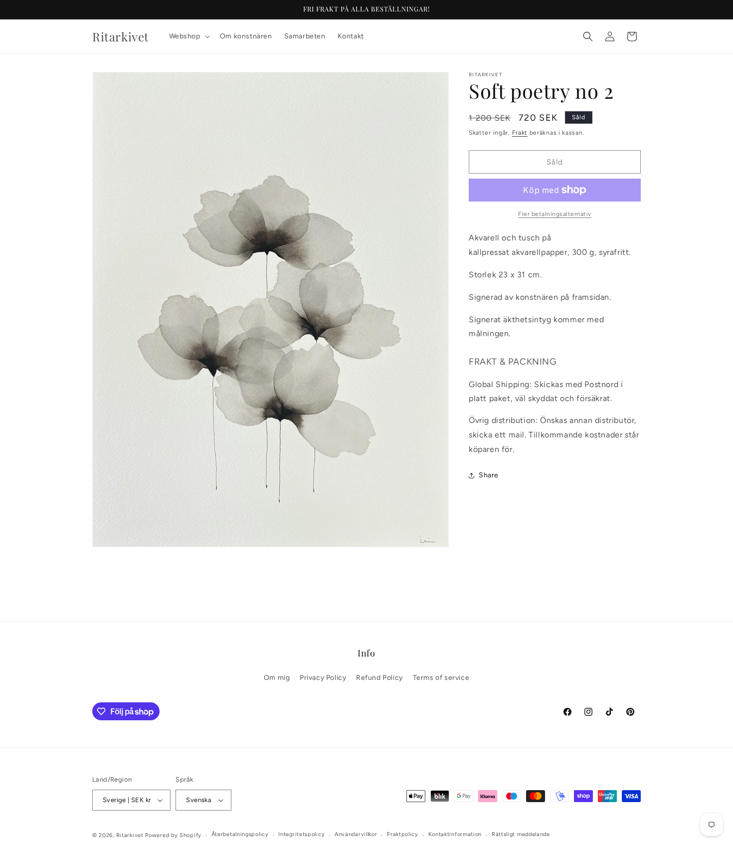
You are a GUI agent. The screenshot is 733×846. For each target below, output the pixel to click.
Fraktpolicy (402, 834)
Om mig (277, 677)
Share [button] (489, 475)
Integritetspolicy (301, 834)
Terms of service (441, 677)
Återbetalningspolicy (240, 834)
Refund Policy (379, 677)
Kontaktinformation (455, 834)
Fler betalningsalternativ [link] (554, 214)
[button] (188, 36)
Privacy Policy (323, 677)
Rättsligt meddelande (521, 834)
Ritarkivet (130, 835)
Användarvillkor (356, 834)
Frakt (520, 132)
